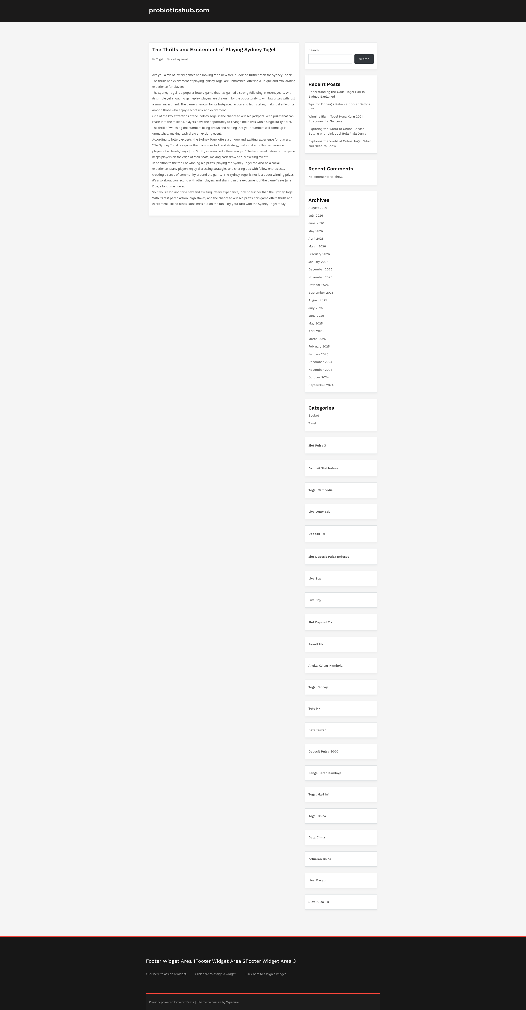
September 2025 (320, 292)
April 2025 (316, 331)
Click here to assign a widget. (166, 974)
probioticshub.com (179, 10)
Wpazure (215, 1002)
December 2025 (320, 269)
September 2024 (320, 385)
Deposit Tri (316, 534)
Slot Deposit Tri (320, 622)
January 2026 (318, 262)
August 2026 (317, 208)
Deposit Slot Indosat (324, 468)
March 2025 (317, 339)
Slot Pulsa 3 (317, 445)
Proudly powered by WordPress (171, 1002)
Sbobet (313, 415)
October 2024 (318, 377)
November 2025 (320, 277)
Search (313, 50)
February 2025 (319, 346)
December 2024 (320, 362)
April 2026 (316, 238)
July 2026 (315, 215)
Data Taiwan (317, 730)
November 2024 (320, 370)
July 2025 (315, 308)
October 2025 (318, 285)
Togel (159, 59)
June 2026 (316, 223)
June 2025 (316, 315)
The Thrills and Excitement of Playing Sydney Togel (214, 49)
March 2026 (317, 246)
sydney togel (179, 59)
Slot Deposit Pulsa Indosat (328, 556)
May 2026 (315, 231)
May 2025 (315, 323)
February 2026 (319, 254)
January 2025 (318, 354)
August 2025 (317, 300)
